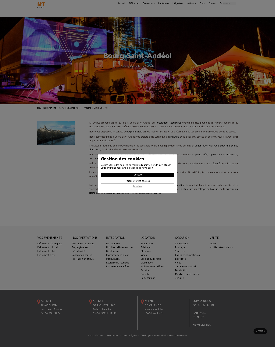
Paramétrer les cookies (137, 181)
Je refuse (137, 187)
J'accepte (137, 175)
